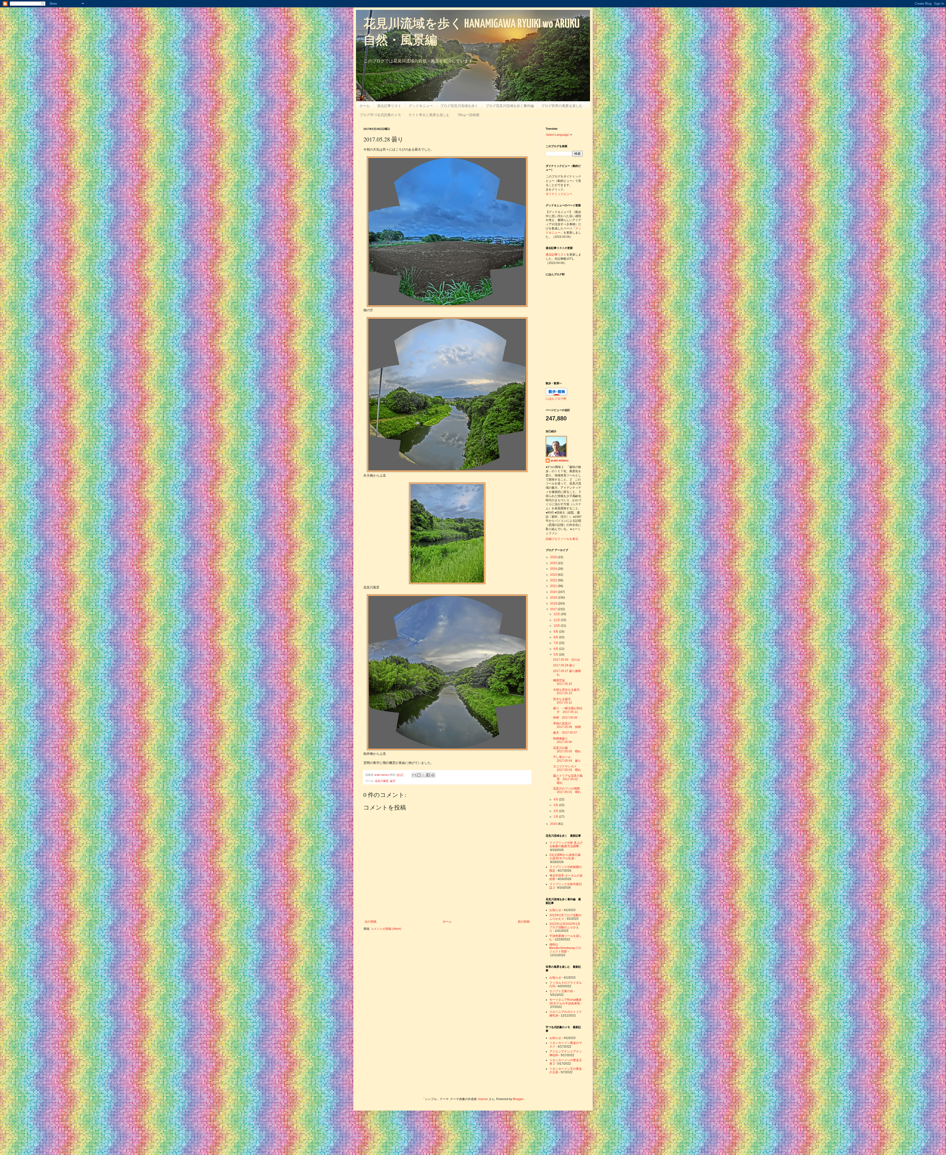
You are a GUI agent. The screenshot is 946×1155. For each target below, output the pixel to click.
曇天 (392, 780)
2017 (554, 609)
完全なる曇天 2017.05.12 (563, 700)
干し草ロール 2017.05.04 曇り (567, 758)
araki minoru (559, 460)
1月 (556, 816)
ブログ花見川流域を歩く (459, 105)
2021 (554, 586)
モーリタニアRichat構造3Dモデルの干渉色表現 (565, 1001)
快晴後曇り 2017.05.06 (562, 740)
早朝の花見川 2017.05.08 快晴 (567, 725)
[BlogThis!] (418, 775)
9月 (556, 631)
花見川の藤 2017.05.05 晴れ (567, 749)
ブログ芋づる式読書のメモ (380, 114)
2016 (554, 824)
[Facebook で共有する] (428, 775)
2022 (554, 580)
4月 (556, 799)
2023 (554, 574)
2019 (554, 597)
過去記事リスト (389, 105)
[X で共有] (423, 775)
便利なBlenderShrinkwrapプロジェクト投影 (565, 948)
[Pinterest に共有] (432, 775)
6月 (556, 649)
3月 (556, 805)
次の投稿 (370, 921)
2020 (554, 592)
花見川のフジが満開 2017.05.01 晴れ (568, 790)
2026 (554, 557)
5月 (556, 654)
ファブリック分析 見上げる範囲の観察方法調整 (566, 844)
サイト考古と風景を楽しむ (429, 114)
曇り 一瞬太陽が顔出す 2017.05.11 (568, 710)
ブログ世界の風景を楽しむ (562, 105)
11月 (557, 620)
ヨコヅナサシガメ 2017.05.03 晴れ (567, 768)
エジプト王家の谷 (561, 991)
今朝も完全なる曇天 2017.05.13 (568, 691)
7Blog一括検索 (468, 114)
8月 (556, 637)
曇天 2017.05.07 (565, 732)
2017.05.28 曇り (564, 665)
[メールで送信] (414, 775)
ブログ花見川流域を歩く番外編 (510, 105)
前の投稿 (524, 921)
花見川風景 (382, 780)
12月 (557, 614)
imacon (483, 1099)
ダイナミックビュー (559, 194)
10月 (557, 625)
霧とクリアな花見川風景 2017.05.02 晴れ (568, 779)
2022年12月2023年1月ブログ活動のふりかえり (564, 927)
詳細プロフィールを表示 (562, 539)
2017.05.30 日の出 (566, 659)
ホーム (364, 105)
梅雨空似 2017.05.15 (562, 682)
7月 (556, 643)
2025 (554, 563)
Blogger (518, 1099)
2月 (556, 811)
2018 (554, 603)
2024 (554, 568)
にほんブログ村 (556, 398)
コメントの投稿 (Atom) (386, 929)
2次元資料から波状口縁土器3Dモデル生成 (565, 856)
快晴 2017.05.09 (565, 717)
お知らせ (555, 910)
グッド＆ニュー (421, 105)
